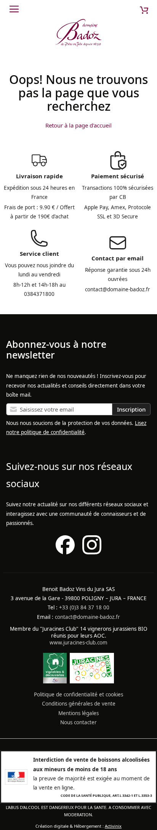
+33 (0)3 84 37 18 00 (84, 607)
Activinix (113, 826)
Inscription (131, 409)
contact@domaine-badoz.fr (87, 617)
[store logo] (78, 34)
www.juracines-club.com (78, 642)
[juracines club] (92, 681)
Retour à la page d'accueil (78, 125)
